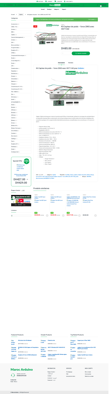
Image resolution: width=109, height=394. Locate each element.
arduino (71, 174)
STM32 (52, 178)
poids (77, 176)
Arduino (81, 68)
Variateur (13, 133)
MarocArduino (39, 178)
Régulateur (14, 71)
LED (12, 65)
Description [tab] (61, 62)
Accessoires (14, 24)
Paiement (50, 1)
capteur (76, 174)
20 (66, 174)
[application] (21, 200)
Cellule (88, 174)
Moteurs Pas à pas (15, 128)
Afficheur (13, 110)
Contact (49, 375)
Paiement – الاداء (51, 380)
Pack (12, 141)
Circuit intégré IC (15, 60)
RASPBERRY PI (46, 178)
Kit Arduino (14, 97)
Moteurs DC (14, 125)
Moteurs (13, 120)
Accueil (43, 9)
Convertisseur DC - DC (16, 89)
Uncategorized (14, 151)
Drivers (13, 123)
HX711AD (45, 176)
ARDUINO (89, 176)
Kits (12, 94)
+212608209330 (9, 5)
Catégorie (56, 9)
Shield (12, 149)
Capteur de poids (82, 174)
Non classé (14, 136)
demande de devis (70, 376)
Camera (13, 117)
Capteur (21, 14)
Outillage (13, 138)
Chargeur (13, 84)
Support (64, 9)
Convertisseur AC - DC (16, 86)
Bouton (13, 58)
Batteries (13, 81)
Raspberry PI (14, 144)
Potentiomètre (14, 68)
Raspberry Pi (14, 50)
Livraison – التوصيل (52, 378)
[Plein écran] (29, 204)
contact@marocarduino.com (23, 5)
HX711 (40, 176)
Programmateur (15, 47)
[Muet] (27, 204)
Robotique (13, 146)
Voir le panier (91, 19)
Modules (13, 112)
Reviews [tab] (70, 62)
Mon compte (69, 1)
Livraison (59, 1)
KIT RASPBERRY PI (15, 102)
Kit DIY (12, 99)
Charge (92, 174)
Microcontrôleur (15, 45)
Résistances (14, 73)
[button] (57, 26)
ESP (12, 42)
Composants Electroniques (17, 55)
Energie (13, 76)
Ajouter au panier (81, 53)
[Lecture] (13, 204)
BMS (12, 32)
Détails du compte (89, 376)
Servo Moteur (14, 130)
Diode (12, 63)
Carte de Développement (17, 37)
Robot (12, 104)
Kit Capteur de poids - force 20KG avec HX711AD (63, 176)
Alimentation (14, 78)
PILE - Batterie (14, 91)
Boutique (40, 1)
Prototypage (69, 371)
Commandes (88, 374)
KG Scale (50, 176)
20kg (68, 174)
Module (13, 107)
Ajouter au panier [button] (47, 215)
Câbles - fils (14, 26)
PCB (67, 374)
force (37, 176)
